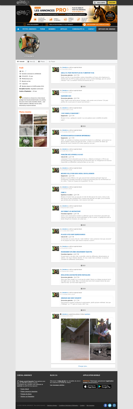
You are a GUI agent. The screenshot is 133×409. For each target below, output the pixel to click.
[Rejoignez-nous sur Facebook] (105, 405)
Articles (63, 29)
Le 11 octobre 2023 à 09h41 (67, 230)
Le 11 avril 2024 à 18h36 (66, 188)
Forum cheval (25, 389)
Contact (91, 29)
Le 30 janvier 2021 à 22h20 (66, 271)
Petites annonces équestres (29, 391)
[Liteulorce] (55, 71)
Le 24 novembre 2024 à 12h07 (67, 131)
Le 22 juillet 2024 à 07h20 (66, 150)
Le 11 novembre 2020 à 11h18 (67, 294)
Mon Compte (101, 2)
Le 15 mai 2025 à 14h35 (66, 92)
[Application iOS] (90, 386)
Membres (52, 29)
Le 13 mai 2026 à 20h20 (66, 69)
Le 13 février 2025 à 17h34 (66, 109)
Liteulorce (65, 67)
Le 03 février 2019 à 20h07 (66, 315)
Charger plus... (83, 366)
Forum (42, 29)
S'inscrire (112, 2)
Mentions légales (52, 405)
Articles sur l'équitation (27, 396)
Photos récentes (25, 112)
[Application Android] (104, 386)
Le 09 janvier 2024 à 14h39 (66, 207)
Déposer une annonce (106, 29)
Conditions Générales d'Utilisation (68, 405)
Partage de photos (26, 394)
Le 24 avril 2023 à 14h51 (66, 248)
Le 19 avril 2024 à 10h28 (66, 169)
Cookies (82, 405)
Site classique (90, 405)
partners (87, 314)
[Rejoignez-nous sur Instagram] (114, 405)
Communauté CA (78, 29)
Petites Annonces (29, 29)
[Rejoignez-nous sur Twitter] (110, 405)
